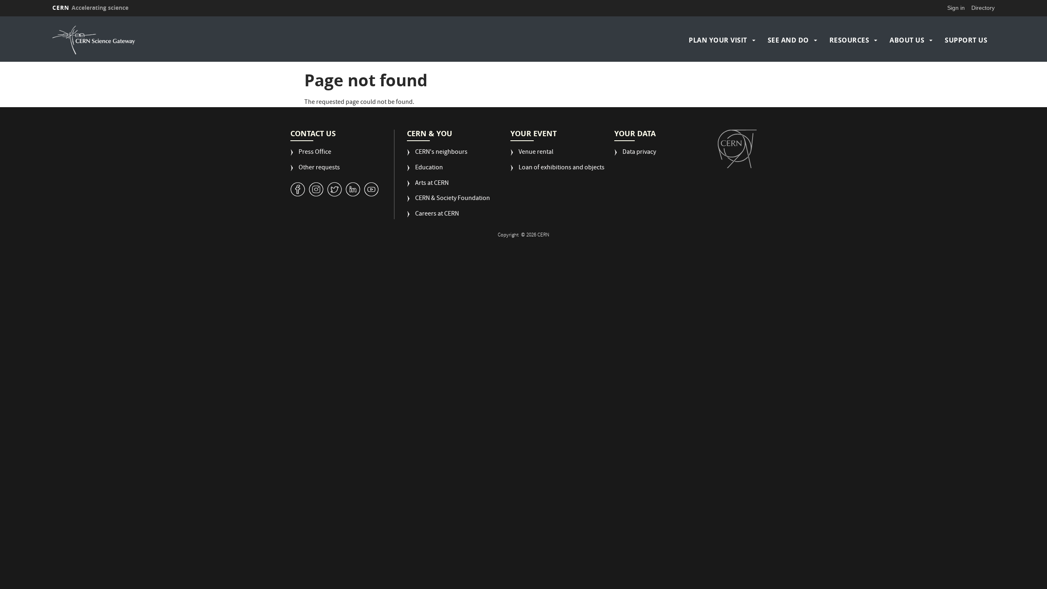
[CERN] (737, 149)
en (1012, 66)
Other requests (319, 168)
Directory (983, 7)
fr (1013, 76)
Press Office (315, 152)
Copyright (509, 235)
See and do (788, 40)
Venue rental (536, 152)
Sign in (956, 7)
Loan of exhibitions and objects (561, 168)
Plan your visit (718, 40)
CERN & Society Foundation (452, 199)
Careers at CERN (437, 214)
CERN (90, 7)
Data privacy (639, 152)
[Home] (168, 40)
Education (429, 168)
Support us (966, 40)
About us (907, 40)
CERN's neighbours (441, 152)
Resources (849, 40)
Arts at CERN (432, 184)
